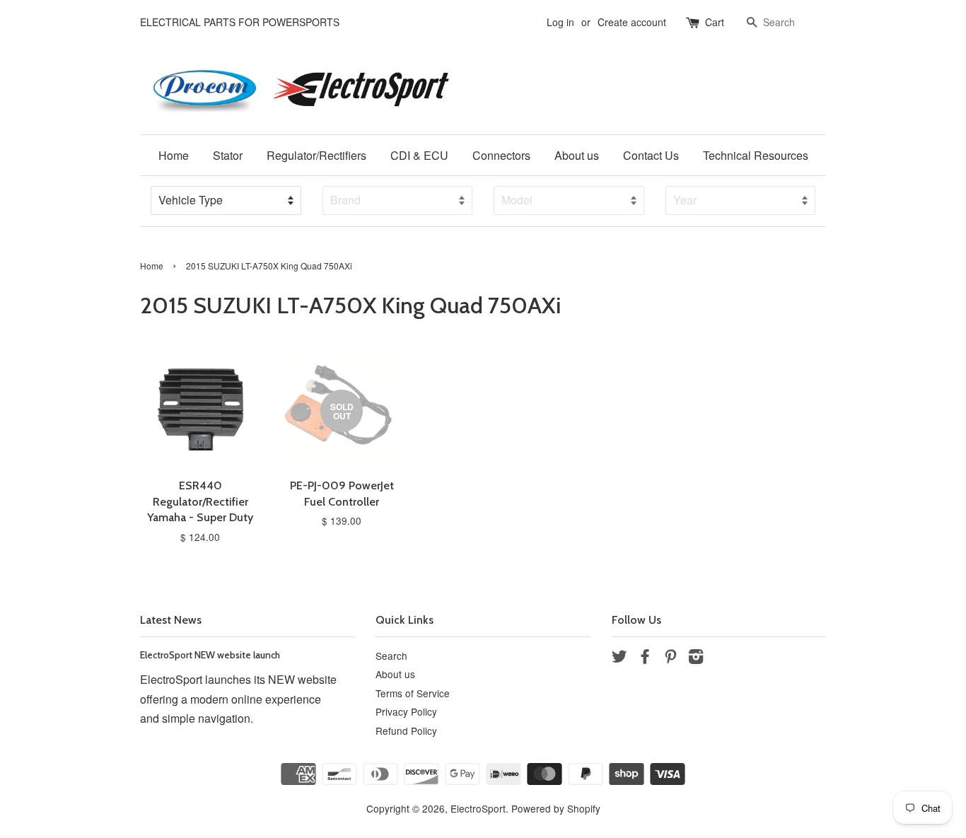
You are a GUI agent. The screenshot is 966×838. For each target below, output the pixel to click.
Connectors (501, 155)
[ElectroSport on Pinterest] (670, 658)
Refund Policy (406, 730)
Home (173, 155)
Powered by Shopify (555, 808)
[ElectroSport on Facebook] (645, 658)
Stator (228, 155)
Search (391, 655)
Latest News (171, 620)
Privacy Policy (406, 711)
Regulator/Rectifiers (316, 155)
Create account (632, 22)
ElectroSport (478, 808)
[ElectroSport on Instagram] (696, 658)
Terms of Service (413, 693)
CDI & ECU (419, 155)
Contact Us (651, 155)
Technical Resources (755, 155)
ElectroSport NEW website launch (210, 654)
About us (576, 155)
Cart (714, 22)
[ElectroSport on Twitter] (619, 658)
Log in (560, 22)
